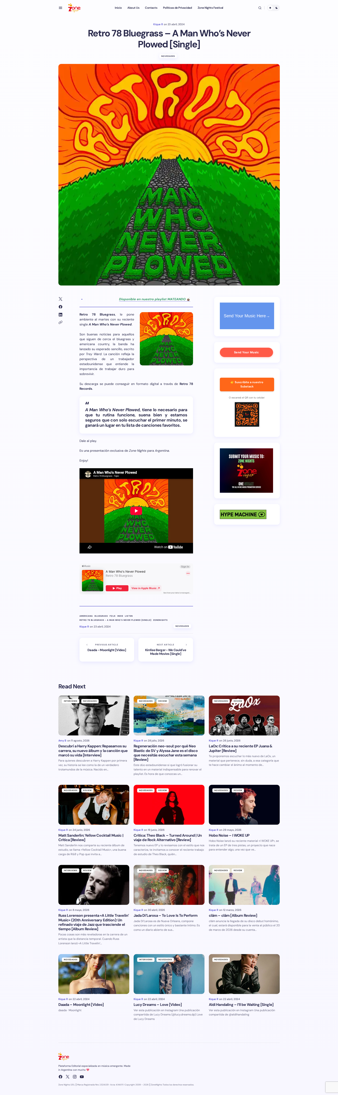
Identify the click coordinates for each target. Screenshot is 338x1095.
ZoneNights (160, 620)
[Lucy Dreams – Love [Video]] (169, 974)
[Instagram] (74, 1076)
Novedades (168, 56)
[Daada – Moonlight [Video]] (93, 974)
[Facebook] (60, 1076)
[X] (67, 1076)
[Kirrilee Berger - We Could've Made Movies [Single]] (165, 650)
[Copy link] (60, 322)
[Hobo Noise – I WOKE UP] (244, 805)
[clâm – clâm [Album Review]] (244, 885)
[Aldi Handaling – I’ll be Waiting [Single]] (244, 974)
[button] (60, 8)
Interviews (71, 701)
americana (86, 616)
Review (162, 701)
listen (129, 616)
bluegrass (101, 616)
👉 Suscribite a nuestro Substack (246, 384)
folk (112, 616)
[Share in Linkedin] (60, 315)
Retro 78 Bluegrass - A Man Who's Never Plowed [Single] (115, 620)
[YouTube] (81, 1076)
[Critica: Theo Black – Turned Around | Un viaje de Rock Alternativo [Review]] (169, 805)
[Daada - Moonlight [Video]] (106, 650)
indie (120, 616)
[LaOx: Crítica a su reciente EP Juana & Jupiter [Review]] (244, 715)
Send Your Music (246, 352)
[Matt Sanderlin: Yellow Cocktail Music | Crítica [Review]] (93, 805)
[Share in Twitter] (60, 299)
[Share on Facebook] (60, 307)
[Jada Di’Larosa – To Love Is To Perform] (169, 885)
